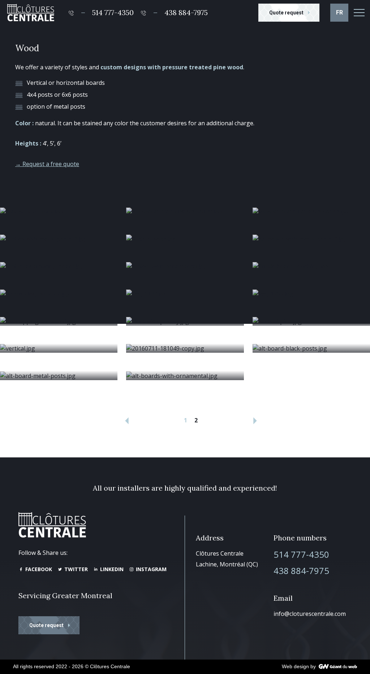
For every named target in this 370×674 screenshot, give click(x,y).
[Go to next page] (255, 420)
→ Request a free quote (47, 164)
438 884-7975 (301, 571)
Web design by (299, 666)
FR (339, 12)
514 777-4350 (301, 554)
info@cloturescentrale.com (310, 614)
